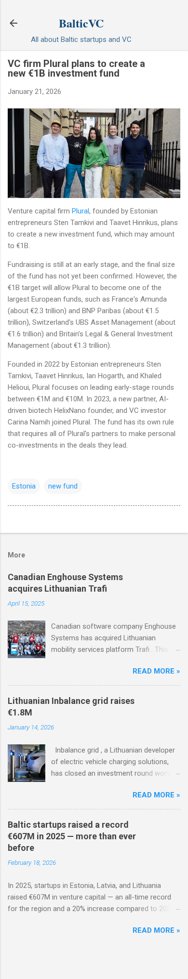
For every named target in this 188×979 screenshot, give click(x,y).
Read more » (156, 671)
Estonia (24, 486)
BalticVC (81, 22)
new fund (63, 486)
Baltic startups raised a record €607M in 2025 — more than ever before (72, 836)
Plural (80, 211)
